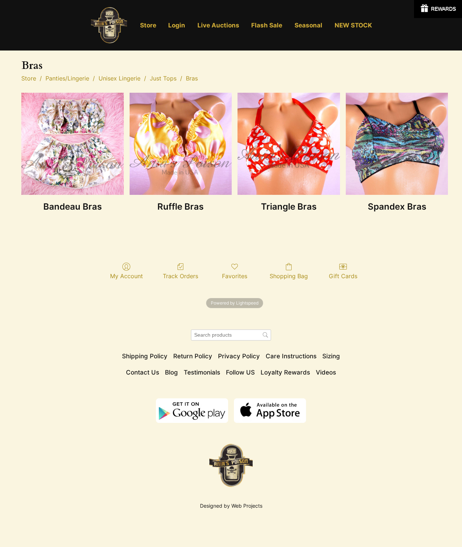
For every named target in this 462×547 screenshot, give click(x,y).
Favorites (234, 276)
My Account (126, 276)
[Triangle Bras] (288, 144)
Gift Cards (343, 276)
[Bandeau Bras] (72, 144)
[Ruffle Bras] (181, 144)
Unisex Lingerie (119, 78)
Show (438, 9)
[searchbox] (231, 335)
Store (28, 78)
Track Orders (180, 276)
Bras (192, 78)
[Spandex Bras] (397, 144)
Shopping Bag (289, 276)
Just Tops (163, 78)
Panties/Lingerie (67, 78)
